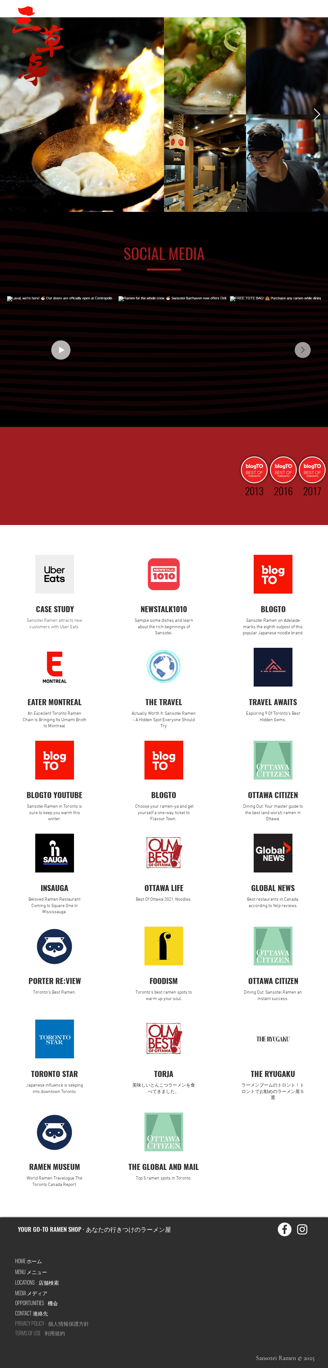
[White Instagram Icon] (302, 1229)
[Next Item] (317, 114)
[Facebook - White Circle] (284, 1229)
